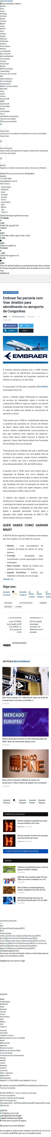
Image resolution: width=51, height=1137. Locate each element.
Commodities (5, 106)
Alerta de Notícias (6, 56)
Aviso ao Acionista (10, 292)
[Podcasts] (4, 1105)
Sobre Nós (4, 1033)
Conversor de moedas (8, 74)
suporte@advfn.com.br (8, 181)
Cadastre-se (4, 273)
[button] (10, 1116)
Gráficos (3, 34)
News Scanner (5, 54)
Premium (20, 174)
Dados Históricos (6, 79)
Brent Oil (15, 256)
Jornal (2, 1063)
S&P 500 (15, 226)
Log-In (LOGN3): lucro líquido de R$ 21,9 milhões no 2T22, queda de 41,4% (14, 626)
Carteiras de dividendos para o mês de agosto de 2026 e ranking (33, 868)
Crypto (2, 94)
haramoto (21, 826)
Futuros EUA (4, 99)
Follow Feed (4, 64)
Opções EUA (4, 104)
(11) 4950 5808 (5, 179)
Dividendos (4, 41)
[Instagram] (5, 1103)
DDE (1, 76)
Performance (5, 46)
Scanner (3, 21)
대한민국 (4, 212)
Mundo (2, 19)
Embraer (43, 603)
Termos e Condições (7, 1088)
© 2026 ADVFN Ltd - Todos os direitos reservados (18, 1093)
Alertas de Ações (6, 69)
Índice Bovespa (22, 216)
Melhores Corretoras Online (10, 1050)
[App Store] (4, 1075)
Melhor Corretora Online (9, 86)
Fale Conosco (5, 184)
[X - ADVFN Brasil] (17, 1103)
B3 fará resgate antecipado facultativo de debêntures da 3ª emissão (36, 626)
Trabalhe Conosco (7, 1035)
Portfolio (3, 16)
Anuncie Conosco (6, 1048)
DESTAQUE (8, 603)
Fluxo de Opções (6, 81)
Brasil (3, 192)
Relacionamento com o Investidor (12, 1038)
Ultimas (19, 607)
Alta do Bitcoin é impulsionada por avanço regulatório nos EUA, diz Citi (31, 889)
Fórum (2, 11)
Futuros (3, 96)
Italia (3, 205)
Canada (4, 197)
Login (23, 961)
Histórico (3, 44)
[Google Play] (5, 1078)
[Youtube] (46, 1103)
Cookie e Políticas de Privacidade (12, 1098)
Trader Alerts (5, 71)
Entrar (2, 174)
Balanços (3, 39)
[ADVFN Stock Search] (1, 4)
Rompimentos (5, 84)
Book (2, 9)
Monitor (3, 6)
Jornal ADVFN (5, 51)
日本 (2, 210)
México (3, 207)
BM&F (2, 101)
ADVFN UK (5, 190)
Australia (4, 195)
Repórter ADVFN (18, 317)
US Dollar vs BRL (24, 236)
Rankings (3, 14)
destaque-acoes (26, 603)
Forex (2, 91)
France (3, 200)
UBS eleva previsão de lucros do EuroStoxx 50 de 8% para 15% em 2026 (32, 899)
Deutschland (5, 202)
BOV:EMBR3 (42, 387)
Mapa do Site (5, 1043)
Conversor (4, 1070)
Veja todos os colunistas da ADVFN (22, 851)
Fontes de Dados (6, 1053)
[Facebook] (28, 1103)
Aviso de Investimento (8, 1100)
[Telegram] (37, 1103)
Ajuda (2, 1040)
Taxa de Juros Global (8, 119)
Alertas (2, 66)
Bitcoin (13, 246)
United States (6, 187)
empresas (8, 607)
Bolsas (2, 109)
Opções (3, 36)
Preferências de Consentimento (12, 1055)
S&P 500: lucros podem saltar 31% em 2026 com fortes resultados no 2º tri (32, 878)
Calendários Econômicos (9, 116)
